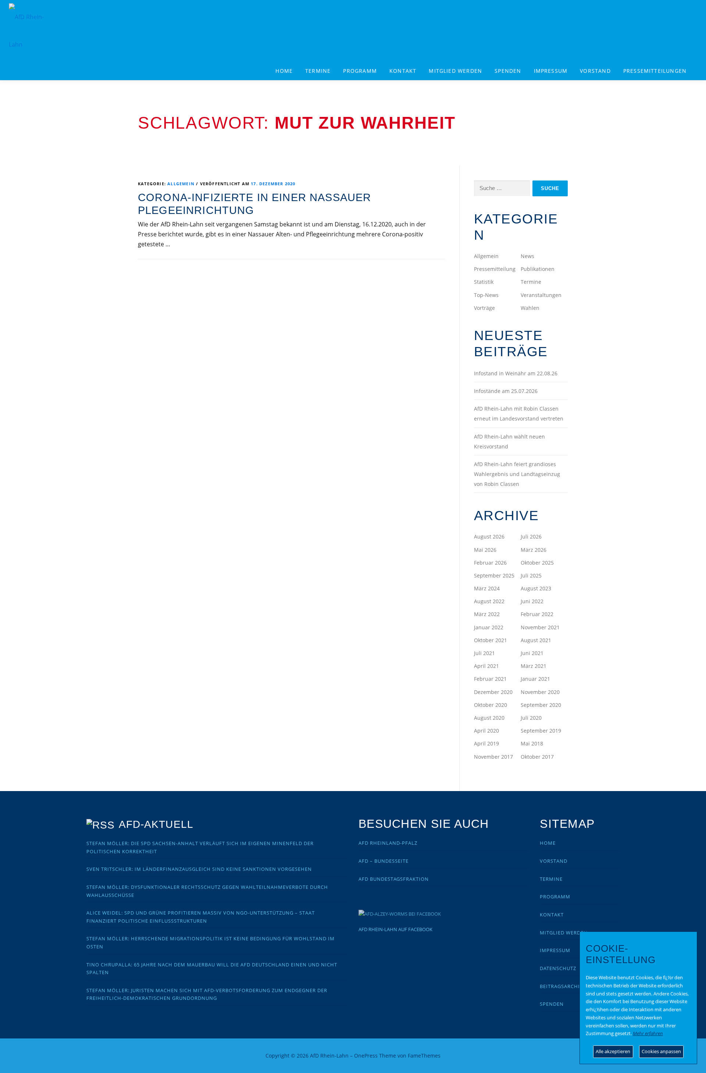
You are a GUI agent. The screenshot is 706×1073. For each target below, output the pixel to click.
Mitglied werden (455, 70)
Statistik (483, 281)
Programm (555, 896)
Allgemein (181, 183)
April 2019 (486, 743)
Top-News (486, 295)
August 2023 (536, 588)
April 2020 (486, 730)
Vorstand (595, 70)
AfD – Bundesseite (384, 861)
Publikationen (538, 268)
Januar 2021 (535, 678)
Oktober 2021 (490, 640)
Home (284, 70)
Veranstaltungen (541, 295)
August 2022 (489, 601)
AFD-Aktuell (156, 824)
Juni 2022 (532, 601)
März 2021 (533, 665)
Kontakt (402, 70)
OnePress (366, 1055)
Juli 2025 (531, 575)
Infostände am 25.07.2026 (506, 390)
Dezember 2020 (493, 691)
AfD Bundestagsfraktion (394, 879)
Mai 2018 (532, 743)
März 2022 (487, 614)
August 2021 (536, 640)
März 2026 (533, 549)
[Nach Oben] (543, 1051)
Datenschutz (558, 968)
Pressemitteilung (495, 268)
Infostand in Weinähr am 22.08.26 (515, 373)
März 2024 (487, 588)
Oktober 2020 (490, 704)
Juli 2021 (484, 653)
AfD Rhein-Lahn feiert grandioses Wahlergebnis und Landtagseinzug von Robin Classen (517, 474)
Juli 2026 (531, 536)
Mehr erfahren (648, 1033)
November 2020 (540, 691)
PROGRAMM (360, 70)
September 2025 (494, 575)
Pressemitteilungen (655, 70)
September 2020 (541, 704)
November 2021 (540, 627)
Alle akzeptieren (613, 1051)
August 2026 (489, 536)
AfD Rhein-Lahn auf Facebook (395, 929)
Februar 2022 (537, 614)
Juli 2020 (531, 717)
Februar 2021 (490, 678)
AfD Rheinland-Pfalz (388, 843)
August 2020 (489, 717)
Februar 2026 (490, 562)
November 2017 (493, 756)
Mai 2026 (485, 549)
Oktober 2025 (537, 562)
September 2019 (541, 730)
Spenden (508, 70)
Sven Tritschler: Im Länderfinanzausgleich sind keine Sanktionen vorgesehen (199, 869)
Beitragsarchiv (561, 986)
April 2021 (486, 665)
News (527, 256)
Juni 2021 (532, 653)
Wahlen (530, 307)
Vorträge (484, 307)
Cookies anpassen (661, 1051)
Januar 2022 (488, 627)
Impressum (551, 70)
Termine (318, 70)
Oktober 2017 (537, 756)
